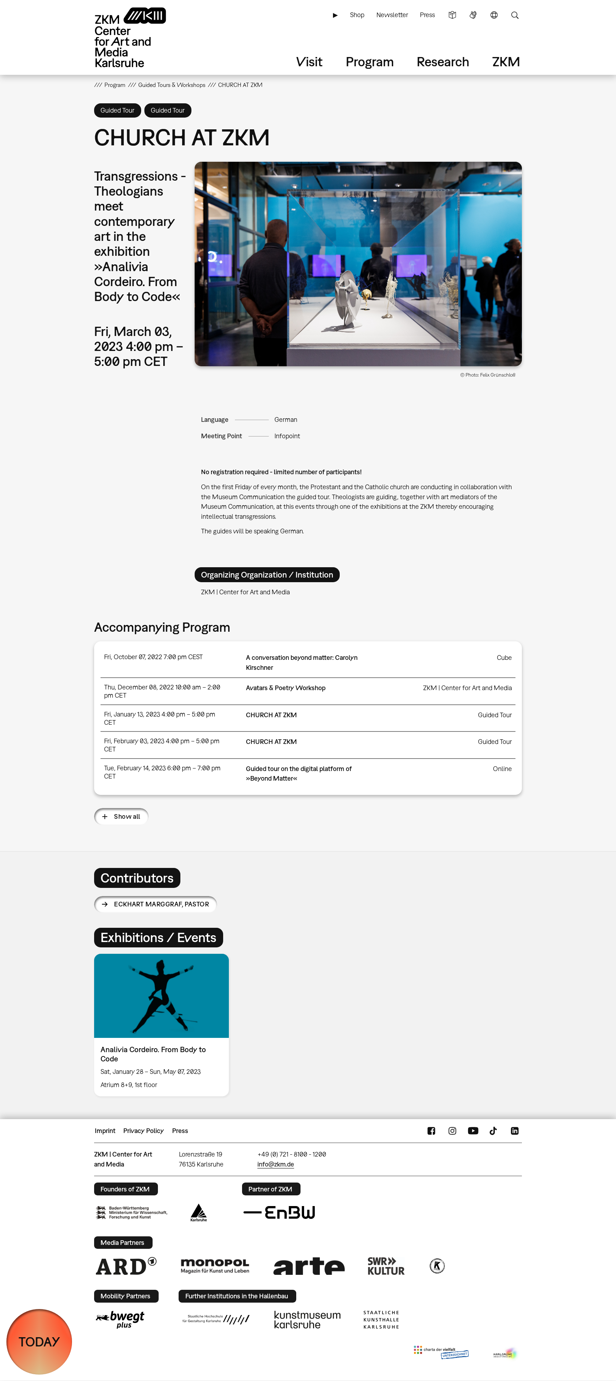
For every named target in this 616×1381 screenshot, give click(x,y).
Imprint (105, 1130)
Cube (504, 657)
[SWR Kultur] (386, 1266)
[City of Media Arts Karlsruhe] (506, 1354)
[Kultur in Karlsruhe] (437, 1266)
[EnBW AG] (279, 1212)
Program (370, 61)
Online (502, 768)
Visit (309, 61)
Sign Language (473, 15)
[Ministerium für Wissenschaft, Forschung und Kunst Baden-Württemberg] (131, 1212)
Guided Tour (495, 715)
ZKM (506, 61)
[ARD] (126, 1266)
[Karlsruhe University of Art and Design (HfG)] (216, 1319)
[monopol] (215, 1266)
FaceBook (431, 1130)
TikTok (494, 1130)
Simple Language (452, 15)
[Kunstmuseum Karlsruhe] (307, 1320)
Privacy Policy (143, 1130)
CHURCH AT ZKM (271, 715)
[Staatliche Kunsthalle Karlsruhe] (381, 1320)
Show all (127, 816)
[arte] (309, 1266)
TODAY (39, 1341)
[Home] (140, 37)
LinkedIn (515, 1130)
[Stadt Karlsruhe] (198, 1212)
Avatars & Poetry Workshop (285, 688)
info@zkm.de (275, 1164)
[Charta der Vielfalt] (441, 1354)
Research (443, 61)
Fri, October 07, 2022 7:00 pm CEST (153, 657)
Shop (357, 15)
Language (494, 15)
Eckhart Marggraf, (161, 904)
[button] (358, 264)
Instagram (452, 1130)
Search (515, 15)
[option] (164, 1025)
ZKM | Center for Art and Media (467, 688)
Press (427, 15)
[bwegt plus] (120, 1320)
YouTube (473, 1130)
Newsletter (392, 15)
